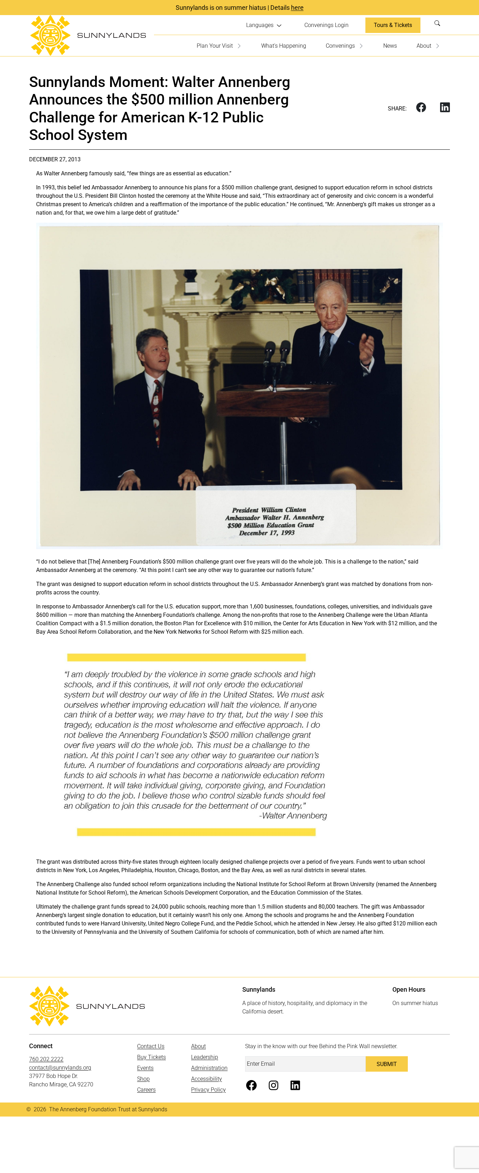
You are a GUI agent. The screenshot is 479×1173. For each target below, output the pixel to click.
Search (439, 25)
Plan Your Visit (215, 45)
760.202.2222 (46, 1059)
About (424, 45)
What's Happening (283, 45)
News (390, 45)
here (297, 7)
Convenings (340, 45)
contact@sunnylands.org (60, 1067)
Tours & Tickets (393, 25)
